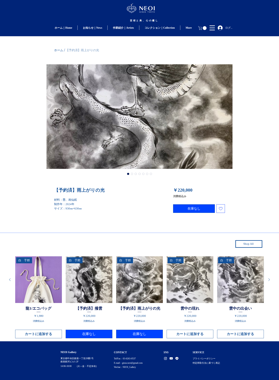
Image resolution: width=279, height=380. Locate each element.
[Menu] (212, 28)
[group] (139, 297)
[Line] (177, 358)
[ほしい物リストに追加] (220, 208)
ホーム (58, 50)
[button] (202, 28)
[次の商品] (269, 279)
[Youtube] (171, 358)
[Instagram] (165, 358)
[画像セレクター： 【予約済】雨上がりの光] (128, 174)
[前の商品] (10, 279)
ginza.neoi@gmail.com (132, 363)
